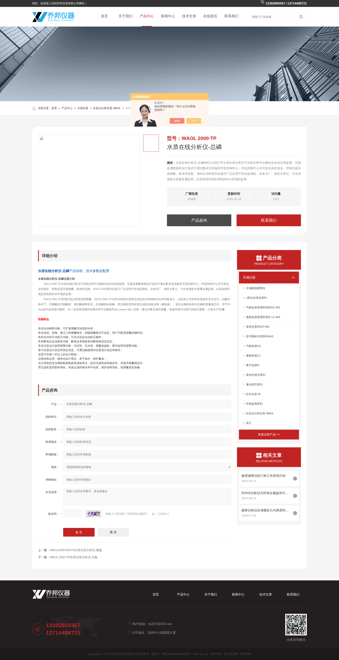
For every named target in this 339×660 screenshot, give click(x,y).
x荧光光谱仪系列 (256, 297)
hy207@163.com (160, 624)
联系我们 (231, 16)
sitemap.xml (200, 653)
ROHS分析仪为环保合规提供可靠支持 (266, 493)
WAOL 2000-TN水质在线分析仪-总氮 (74, 557)
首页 (104, 16)
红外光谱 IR (253, 394)
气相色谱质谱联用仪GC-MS (263, 307)
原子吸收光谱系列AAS (259, 336)
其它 (249, 423)
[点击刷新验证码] (93, 513)
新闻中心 (168, 16)
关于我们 (125, 16)
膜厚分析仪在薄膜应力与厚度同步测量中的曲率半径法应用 (266, 510)
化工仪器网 (231, 653)
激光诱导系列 (254, 384)
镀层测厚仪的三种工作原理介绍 (263, 475)
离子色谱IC (253, 365)
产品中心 (147, 16)
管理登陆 (245, 653)
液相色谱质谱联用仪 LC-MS (263, 317)
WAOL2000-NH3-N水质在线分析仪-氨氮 (76, 550)
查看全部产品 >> (269, 434)
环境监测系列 (254, 403)
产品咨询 (199, 220)
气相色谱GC (253, 345)
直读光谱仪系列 (255, 374)
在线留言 (210, 16)
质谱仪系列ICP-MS (257, 326)
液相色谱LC (253, 355)
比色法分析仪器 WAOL (107, 108)
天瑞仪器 (82, 108)
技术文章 (189, 16)
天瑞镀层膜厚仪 (255, 288)
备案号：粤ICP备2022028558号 (171, 653)
